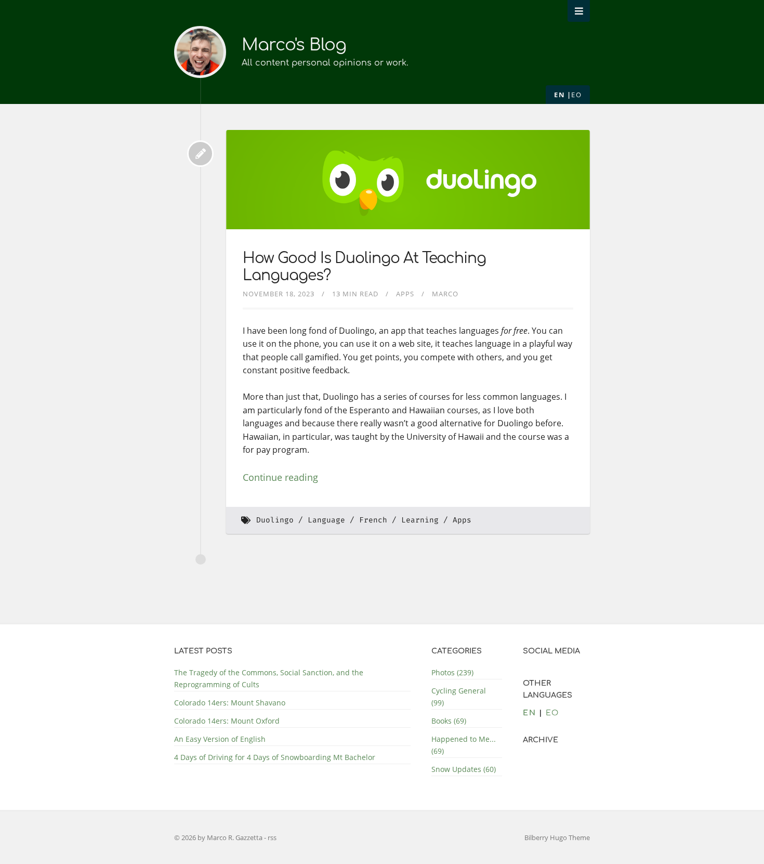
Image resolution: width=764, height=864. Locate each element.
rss (272, 837)
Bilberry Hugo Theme (557, 837)
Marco (445, 293)
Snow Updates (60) (463, 769)
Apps (405, 293)
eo (576, 94)
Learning (420, 520)
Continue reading (280, 477)
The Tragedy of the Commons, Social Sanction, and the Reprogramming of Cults (268, 678)
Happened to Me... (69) (463, 745)
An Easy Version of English (220, 739)
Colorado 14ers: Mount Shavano (229, 703)
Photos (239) (452, 672)
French (373, 520)
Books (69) (448, 721)
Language (326, 520)
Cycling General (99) (458, 697)
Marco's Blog (294, 45)
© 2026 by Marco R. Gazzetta (219, 837)
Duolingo (275, 520)
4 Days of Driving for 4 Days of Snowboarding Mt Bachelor (274, 757)
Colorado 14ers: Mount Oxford (227, 721)
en (559, 94)
